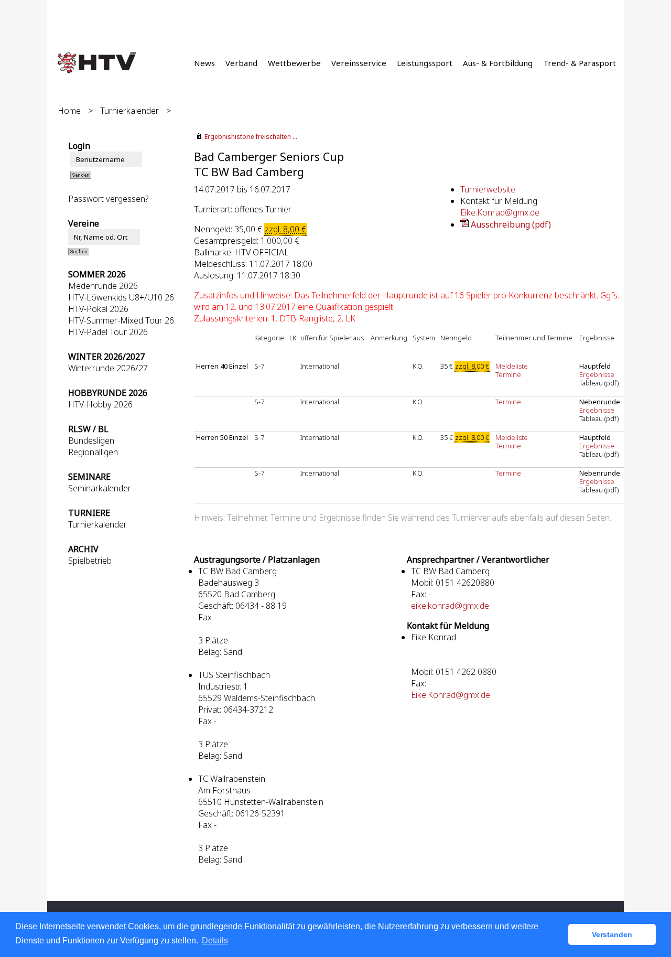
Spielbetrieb (90, 560)
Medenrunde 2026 (103, 286)
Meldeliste (511, 366)
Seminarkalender (99, 488)
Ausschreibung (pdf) (511, 224)
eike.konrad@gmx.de (450, 605)
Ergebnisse (597, 374)
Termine (508, 374)
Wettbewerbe (294, 63)
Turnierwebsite (487, 189)
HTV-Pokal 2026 (98, 309)
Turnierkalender (129, 110)
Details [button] (215, 940)
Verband (241, 63)
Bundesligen (91, 440)
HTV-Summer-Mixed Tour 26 (121, 320)
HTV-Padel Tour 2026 (108, 332)
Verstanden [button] (612, 934)
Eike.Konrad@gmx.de (499, 212)
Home (69, 110)
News (204, 63)
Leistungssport (424, 63)
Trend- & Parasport (579, 63)
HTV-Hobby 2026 (100, 404)
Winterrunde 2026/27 (108, 368)
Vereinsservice (358, 63)
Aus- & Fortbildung (498, 63)
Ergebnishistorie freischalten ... (250, 136)
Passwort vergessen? (108, 199)
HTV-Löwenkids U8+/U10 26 (121, 297)
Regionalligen (93, 452)
